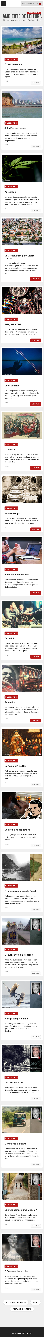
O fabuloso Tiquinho (15, 1144)
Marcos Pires (11, 59)
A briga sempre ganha (16, 1018)
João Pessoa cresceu (16, 128)
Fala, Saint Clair (13, 324)
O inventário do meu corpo (19, 955)
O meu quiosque (13, 64)
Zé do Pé (9, 638)
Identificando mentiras (17, 574)
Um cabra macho (14, 1082)
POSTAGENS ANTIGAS (22, 1309)
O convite (10, 449)
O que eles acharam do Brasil (20, 891)
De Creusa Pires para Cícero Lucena (19, 257)
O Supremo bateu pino (16, 1271)
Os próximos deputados (17, 830)
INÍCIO (35, 1302)
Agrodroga (10, 192)
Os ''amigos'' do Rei (15, 766)
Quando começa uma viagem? (21, 1210)
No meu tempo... (13, 513)
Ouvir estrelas (12, 385)
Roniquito (10, 702)
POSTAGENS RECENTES (16, 1302)
